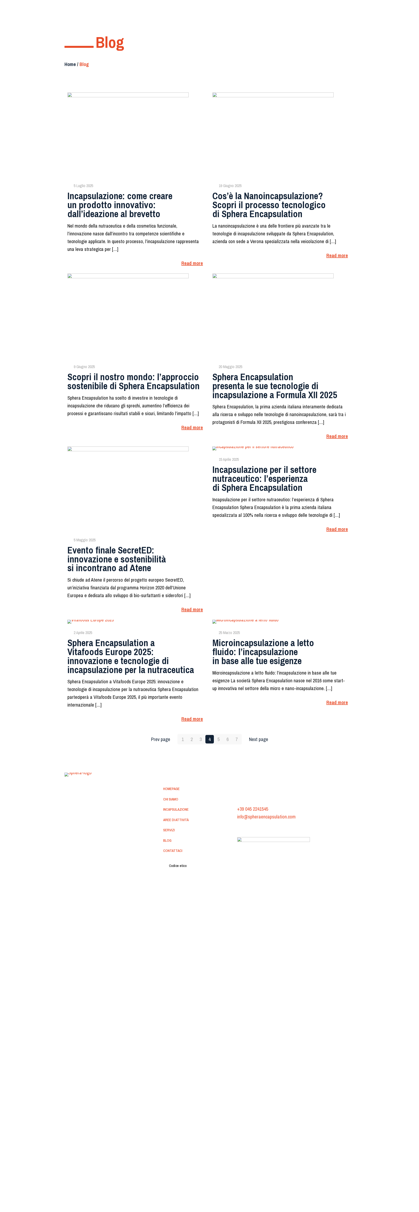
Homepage (171, 788)
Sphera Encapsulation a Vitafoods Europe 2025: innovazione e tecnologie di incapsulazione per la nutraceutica (130, 656)
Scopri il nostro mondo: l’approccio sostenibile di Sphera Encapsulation (133, 381)
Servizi (169, 830)
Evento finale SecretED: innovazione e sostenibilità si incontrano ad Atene (116, 559)
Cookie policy (271, 828)
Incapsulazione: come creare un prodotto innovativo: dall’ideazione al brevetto (119, 204)
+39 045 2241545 (252, 809)
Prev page (160, 739)
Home (70, 64)
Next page (258, 739)
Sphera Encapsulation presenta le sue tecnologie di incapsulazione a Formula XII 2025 (274, 385)
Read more (192, 263)
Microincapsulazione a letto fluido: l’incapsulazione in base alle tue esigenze (263, 651)
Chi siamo (170, 799)
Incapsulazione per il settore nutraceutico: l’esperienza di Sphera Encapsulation (264, 478)
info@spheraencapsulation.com (266, 816)
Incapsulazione (176, 809)
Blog (167, 840)
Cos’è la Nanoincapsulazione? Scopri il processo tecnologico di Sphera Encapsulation (269, 204)
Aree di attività (176, 819)
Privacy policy (247, 828)
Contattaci (172, 850)
